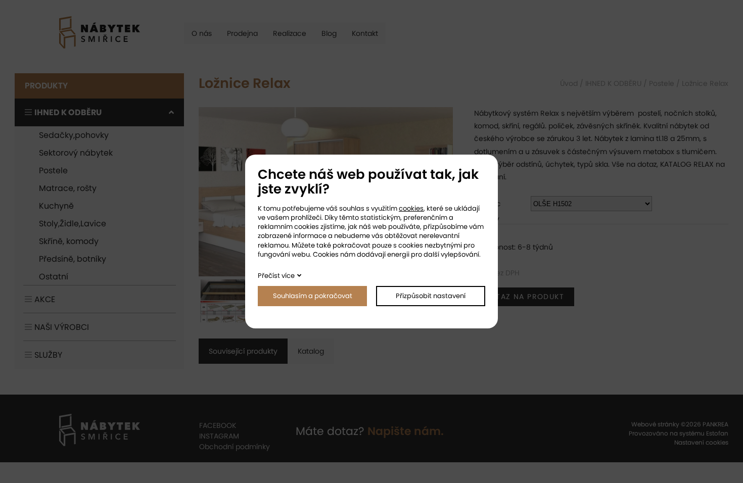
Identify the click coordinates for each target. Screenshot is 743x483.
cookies (411, 208)
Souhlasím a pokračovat (312, 296)
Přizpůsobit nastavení (431, 296)
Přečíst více (276, 275)
